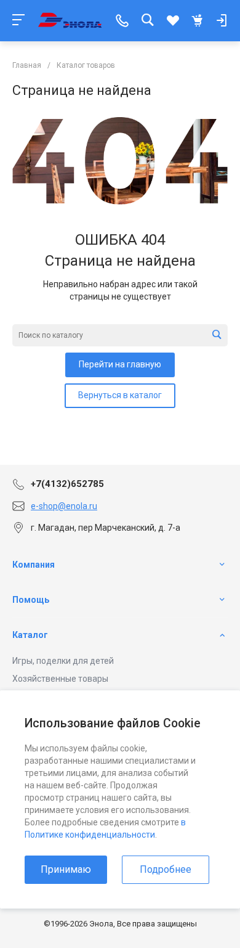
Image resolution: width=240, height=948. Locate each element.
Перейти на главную (120, 364)
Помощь (30, 600)
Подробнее (165, 869)
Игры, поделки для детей (63, 661)
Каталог (30, 635)
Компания (33, 565)
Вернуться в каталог (120, 395)
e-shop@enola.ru (64, 506)
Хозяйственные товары (60, 679)
